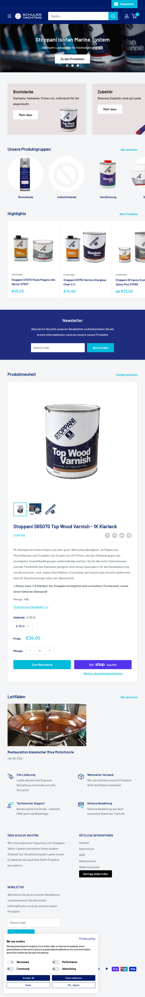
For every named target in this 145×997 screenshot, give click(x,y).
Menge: (18, 651)
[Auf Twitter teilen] (121, 535)
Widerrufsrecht (89, 867)
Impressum (86, 848)
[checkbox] (10, 962)
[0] (134, 16)
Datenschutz (87, 861)
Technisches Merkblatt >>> (31, 607)
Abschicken (100, 347)
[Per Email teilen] (129, 535)
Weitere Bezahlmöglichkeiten (103, 673)
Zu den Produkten (72, 59)
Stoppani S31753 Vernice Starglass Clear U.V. (84, 282)
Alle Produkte (129, 214)
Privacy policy (87, 938)
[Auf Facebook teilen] (107, 535)
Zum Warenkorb (42, 664)
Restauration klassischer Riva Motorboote (41, 752)
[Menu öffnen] (9, 16)
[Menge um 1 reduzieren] (30, 651)
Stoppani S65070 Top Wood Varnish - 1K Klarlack (65, 526)
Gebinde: (24, 617)
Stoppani (17, 274)
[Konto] (127, 16)
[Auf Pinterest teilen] (114, 535)
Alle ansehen (129, 149)
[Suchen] (113, 16)
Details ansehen (127, 374)
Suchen (84, 842)
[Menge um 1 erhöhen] (50, 651)
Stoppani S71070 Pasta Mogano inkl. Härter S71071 (34, 282)
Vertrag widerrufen (95, 874)
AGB (82, 854)
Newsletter (127, 4)
